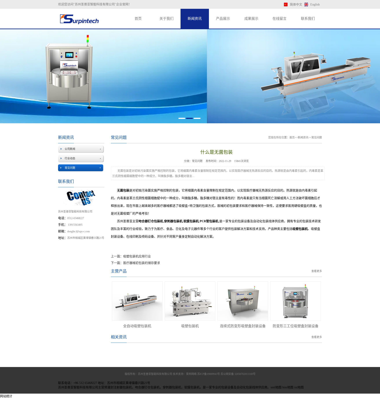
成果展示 (251, 18)
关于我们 (166, 18)
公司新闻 (70, 149)
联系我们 (308, 18)
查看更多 (316, 271)
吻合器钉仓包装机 (147, 387)
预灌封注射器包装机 (118, 387)
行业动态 (70, 158)
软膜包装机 (192, 387)
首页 (138, 18)
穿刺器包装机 (172, 387)
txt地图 (299, 387)
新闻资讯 (195, 18)
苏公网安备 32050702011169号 (238, 374)
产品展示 (223, 18)
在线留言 (279, 18)
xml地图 (275, 387)
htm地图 (287, 387)
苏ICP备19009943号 (208, 374)
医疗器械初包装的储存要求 (141, 263)
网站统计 (6, 396)
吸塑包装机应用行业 (137, 256)
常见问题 (70, 167)
